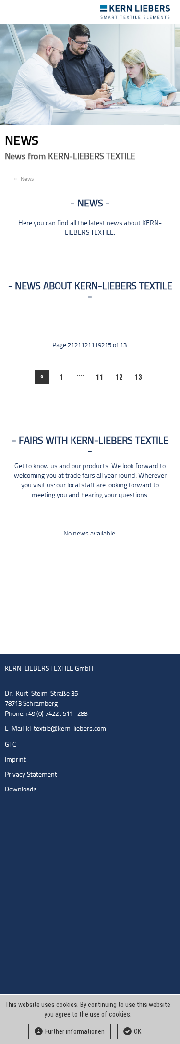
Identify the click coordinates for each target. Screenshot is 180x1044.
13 (138, 377)
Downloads (21, 789)
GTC (10, 745)
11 (100, 377)
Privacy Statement (31, 774)
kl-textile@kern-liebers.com (66, 729)
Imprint (15, 760)
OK (137, 1031)
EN (8, 180)
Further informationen (75, 1031)
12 (119, 377)
